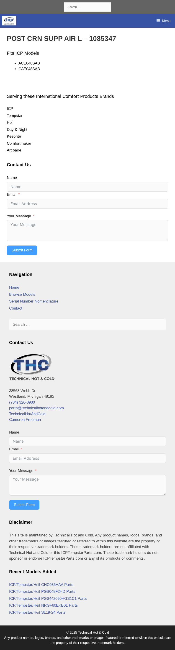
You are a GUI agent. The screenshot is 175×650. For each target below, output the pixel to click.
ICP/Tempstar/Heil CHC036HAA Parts (41, 585)
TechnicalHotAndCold (27, 414)
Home (14, 287)
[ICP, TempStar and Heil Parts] (9, 21)
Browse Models (22, 294)
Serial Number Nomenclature (33, 301)
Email (11, 194)
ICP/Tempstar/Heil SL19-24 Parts (37, 612)
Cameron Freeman (25, 419)
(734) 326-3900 (22, 402)
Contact (15, 308)
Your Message (19, 216)
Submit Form (22, 250)
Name (12, 178)
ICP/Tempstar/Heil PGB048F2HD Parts (42, 591)
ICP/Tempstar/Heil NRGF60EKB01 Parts (43, 605)
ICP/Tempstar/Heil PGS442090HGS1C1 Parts (48, 598)
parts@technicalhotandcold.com (36, 408)
